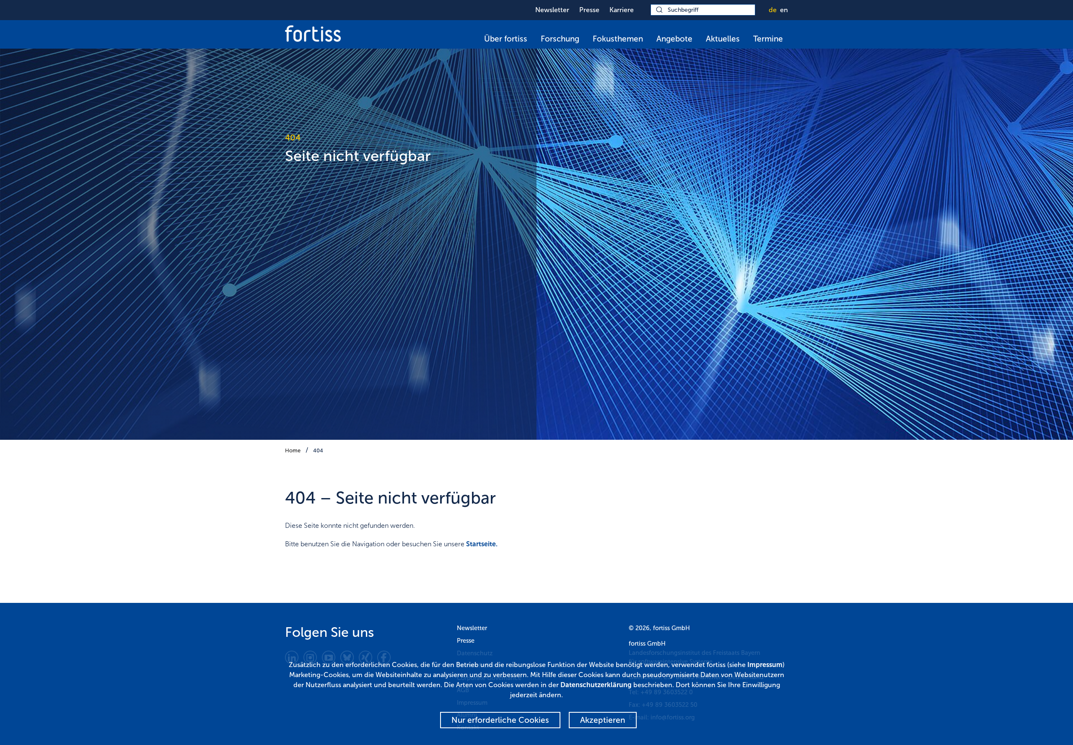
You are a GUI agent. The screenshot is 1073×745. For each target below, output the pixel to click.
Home (293, 450)
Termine (768, 39)
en (784, 10)
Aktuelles (723, 39)
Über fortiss (505, 39)
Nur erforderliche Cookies (500, 720)
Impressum (765, 665)
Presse (589, 10)
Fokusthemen (618, 39)
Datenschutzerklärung (596, 685)
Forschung (560, 39)
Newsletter (552, 10)
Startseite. (482, 544)
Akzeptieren (602, 720)
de (773, 10)
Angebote (674, 39)
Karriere (621, 10)
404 (318, 450)
